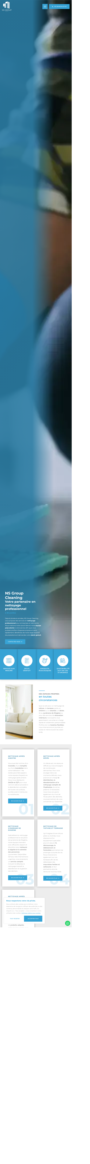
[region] (24, 911)
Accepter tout (33, 918)
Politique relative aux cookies (31, 913)
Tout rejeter (15, 918)
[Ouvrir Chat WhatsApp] (67, 923)
